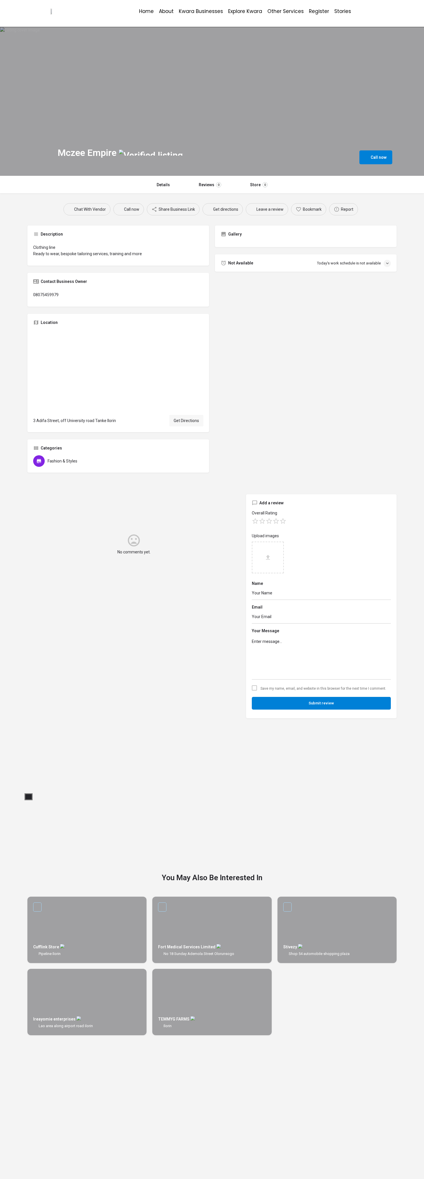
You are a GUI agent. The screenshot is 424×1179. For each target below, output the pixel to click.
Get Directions (186, 420)
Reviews (209, 184)
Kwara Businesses (201, 11)
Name (257, 583)
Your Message (265, 630)
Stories (342, 11)
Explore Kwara (245, 11)
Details (163, 184)
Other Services (285, 11)
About (166, 11)
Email (257, 607)
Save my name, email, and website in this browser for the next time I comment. (323, 688)
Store (258, 184)
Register (319, 11)
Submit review (321, 703)
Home (146, 11)
